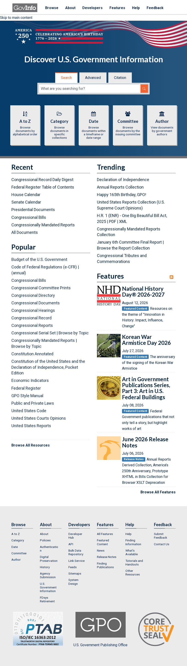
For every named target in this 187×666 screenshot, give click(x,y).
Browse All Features (158, 492)
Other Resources (132, 572)
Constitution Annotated (32, 353)
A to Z (15, 534)
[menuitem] (22, 534)
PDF (112, 221)
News (100, 550)
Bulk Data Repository (75, 552)
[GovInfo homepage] (25, 5)
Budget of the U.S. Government (39, 259)
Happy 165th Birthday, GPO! (121, 194)
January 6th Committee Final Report (129, 242)
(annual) (18, 272)
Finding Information (133, 542)
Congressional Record (31, 317)
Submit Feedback (160, 535)
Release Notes (106, 557)
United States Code (28, 410)
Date (14, 547)
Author (16, 559)
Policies (45, 540)
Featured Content (103, 542)
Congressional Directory (33, 295)
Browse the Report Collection (123, 248)
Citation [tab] (120, 78)
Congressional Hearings (33, 310)
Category (17, 540)
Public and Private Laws (32, 403)
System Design (73, 581)
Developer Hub (75, 535)
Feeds (72, 567)
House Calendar (25, 194)
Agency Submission (48, 575)
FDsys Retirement (47, 599)
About (70, 8)
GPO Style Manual (27, 395)
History (45, 567)
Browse (51, 8)
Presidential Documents (33, 209)
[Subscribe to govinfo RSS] (173, 277)
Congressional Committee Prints (41, 287)
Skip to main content (16, 17)
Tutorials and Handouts (134, 562)
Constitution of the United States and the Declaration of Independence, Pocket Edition (48, 367)
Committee (18, 553)
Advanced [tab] (93, 78)
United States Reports (31, 425)
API (70, 544)
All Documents (24, 232)
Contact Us (161, 544)
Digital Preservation (48, 558)
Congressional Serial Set (33, 332)
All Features (105, 534)
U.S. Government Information (48, 587)
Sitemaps (74, 573)
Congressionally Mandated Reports (43, 224)
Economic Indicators (30, 380)
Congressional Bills (28, 217)
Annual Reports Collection (120, 187)
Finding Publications (105, 565)
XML (123, 221)
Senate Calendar (26, 202)
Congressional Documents (35, 302)
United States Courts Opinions (38, 418)
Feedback (155, 8)
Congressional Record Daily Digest (42, 179)
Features (117, 8)
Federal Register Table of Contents (42, 187)
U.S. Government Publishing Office (100, 645)
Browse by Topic (74, 332)
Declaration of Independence (123, 179)
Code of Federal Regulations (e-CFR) (44, 267)
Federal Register (26, 388)
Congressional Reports (32, 325)
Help (136, 8)
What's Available (131, 552)
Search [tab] (66, 78)
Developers (92, 8)
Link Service (76, 561)
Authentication (49, 548)
